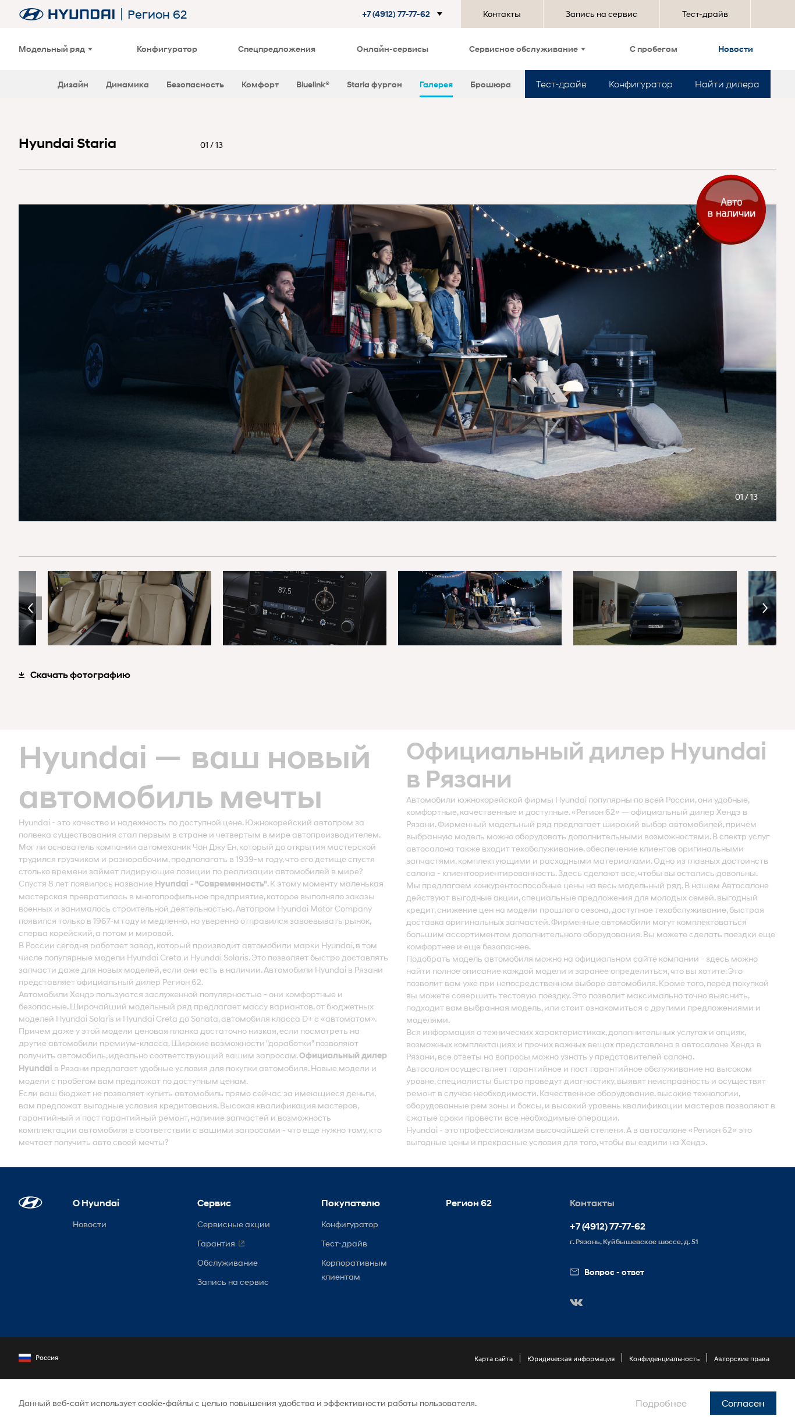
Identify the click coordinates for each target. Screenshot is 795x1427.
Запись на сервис (601, 14)
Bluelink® (312, 84)
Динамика (127, 84)
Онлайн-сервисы (392, 49)
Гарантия (216, 1243)
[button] (404, 14)
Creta (171, 957)
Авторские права (741, 1358)
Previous (30, 608)
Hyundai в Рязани (349, 969)
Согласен (743, 1402)
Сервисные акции (233, 1224)
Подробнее (661, 1402)
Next (764, 608)
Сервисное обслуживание (523, 49)
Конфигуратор (167, 49)
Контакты (502, 14)
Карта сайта (493, 1358)
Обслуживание (227, 1262)
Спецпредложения (276, 49)
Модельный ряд (52, 49)
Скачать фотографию (80, 674)
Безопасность (195, 84)
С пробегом (653, 49)
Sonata (204, 1018)
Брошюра (490, 84)
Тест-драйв (705, 14)
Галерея (436, 84)
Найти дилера (727, 83)
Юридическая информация (571, 1358)
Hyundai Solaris (219, 957)
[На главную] (67, 14)
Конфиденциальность (664, 1358)
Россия (47, 1357)
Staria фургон (374, 84)
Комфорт (260, 84)
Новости (735, 49)
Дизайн (73, 84)
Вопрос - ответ (614, 1272)
